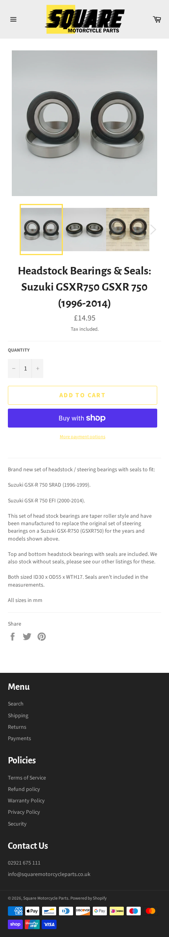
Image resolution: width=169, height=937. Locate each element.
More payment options (82, 437)
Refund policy (24, 789)
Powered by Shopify (88, 898)
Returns (17, 727)
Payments (19, 739)
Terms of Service (27, 778)
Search (16, 704)
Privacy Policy (24, 812)
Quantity (18, 350)
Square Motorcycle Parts (45, 898)
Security (17, 824)
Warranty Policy (26, 801)
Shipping (18, 716)
